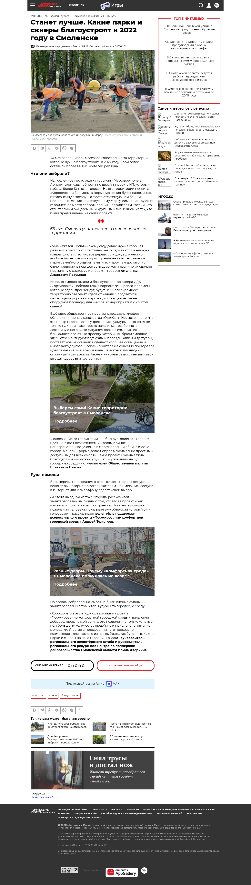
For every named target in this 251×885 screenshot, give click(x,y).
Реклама (116, 809)
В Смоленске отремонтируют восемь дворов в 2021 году (127, 738)
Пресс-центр (99, 809)
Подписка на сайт (86, 813)
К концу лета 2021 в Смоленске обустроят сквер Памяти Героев (66, 725)
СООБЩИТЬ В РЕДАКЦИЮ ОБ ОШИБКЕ (79, 817)
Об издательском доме (72, 809)
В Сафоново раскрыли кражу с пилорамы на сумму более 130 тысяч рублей (189, 61)
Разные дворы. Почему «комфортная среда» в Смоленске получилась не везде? (101, 573)
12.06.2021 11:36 (39, 16)
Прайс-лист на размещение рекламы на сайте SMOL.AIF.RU (179, 809)
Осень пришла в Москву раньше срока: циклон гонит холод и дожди (195, 203)
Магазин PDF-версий (169, 813)
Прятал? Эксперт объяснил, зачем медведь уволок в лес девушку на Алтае (195, 168)
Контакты (64, 813)
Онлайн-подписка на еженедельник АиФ (126, 813)
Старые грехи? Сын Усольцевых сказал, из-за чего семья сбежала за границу (196, 181)
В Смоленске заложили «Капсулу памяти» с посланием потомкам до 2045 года (189, 92)
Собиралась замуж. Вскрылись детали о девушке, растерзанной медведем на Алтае (195, 142)
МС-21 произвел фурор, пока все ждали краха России (193, 255)
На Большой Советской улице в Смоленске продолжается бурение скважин (189, 30)
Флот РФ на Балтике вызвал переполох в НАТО (190, 216)
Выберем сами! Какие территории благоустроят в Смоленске (90, 410)
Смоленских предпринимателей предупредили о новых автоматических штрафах (189, 45)
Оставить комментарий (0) (125, 665)
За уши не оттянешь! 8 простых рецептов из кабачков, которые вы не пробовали (197, 155)
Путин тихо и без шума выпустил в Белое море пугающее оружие (194, 229)
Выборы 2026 (194, 813)
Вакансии (133, 809)
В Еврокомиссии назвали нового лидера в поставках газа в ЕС (193, 242)
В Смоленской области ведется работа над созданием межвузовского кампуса (189, 77)
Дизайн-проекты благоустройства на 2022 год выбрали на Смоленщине (65, 739)
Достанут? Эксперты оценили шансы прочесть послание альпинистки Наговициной (197, 116)
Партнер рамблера (92, 870)
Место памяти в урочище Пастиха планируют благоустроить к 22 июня (130, 726)
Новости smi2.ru (44, 797)
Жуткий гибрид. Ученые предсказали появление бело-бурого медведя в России (197, 129)
